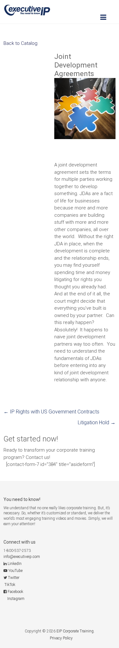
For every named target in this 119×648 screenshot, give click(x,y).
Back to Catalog (20, 43)
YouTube (15, 570)
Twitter (13, 577)
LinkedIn (15, 563)
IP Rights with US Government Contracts (51, 412)
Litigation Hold (97, 422)
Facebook (15, 591)
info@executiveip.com (21, 556)
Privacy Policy (61, 638)
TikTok (9, 584)
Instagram (15, 598)
